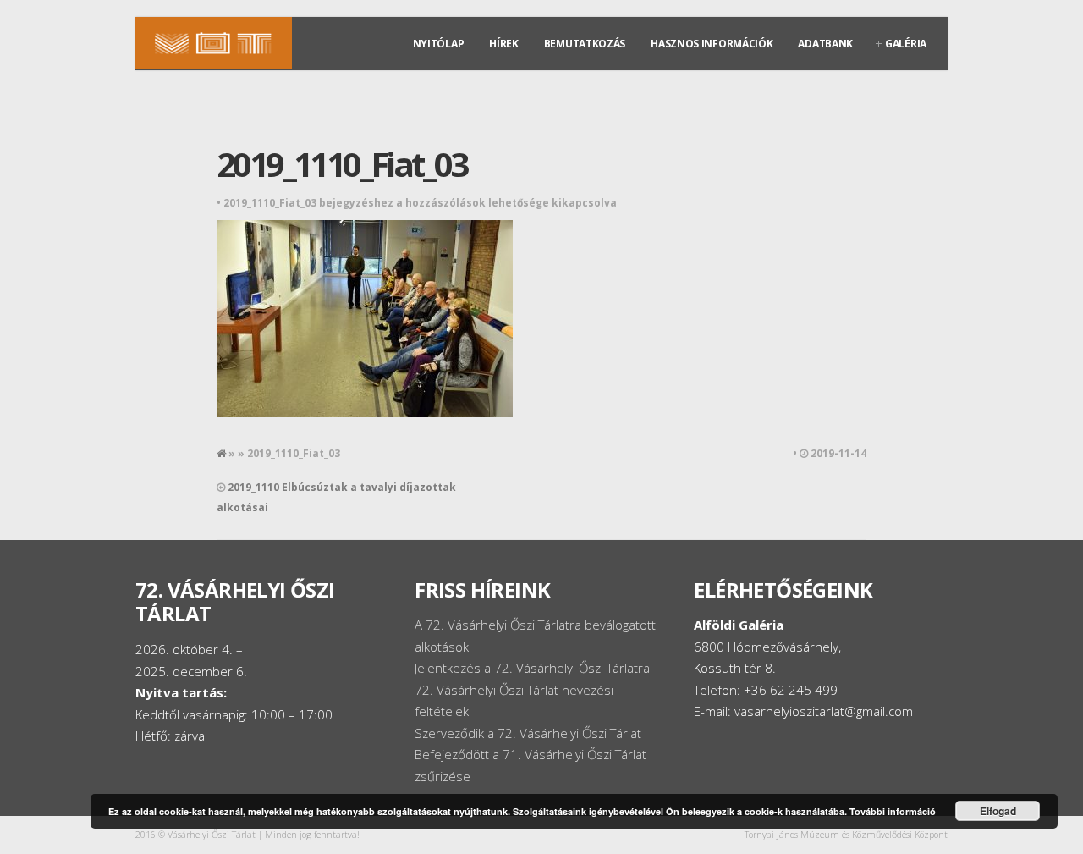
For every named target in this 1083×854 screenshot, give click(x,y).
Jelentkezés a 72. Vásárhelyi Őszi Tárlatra (532, 667)
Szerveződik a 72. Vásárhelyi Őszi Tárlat (528, 733)
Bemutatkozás (584, 43)
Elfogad (998, 810)
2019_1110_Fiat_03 (342, 163)
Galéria (905, 43)
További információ (892, 811)
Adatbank (825, 43)
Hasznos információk (711, 43)
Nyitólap (439, 43)
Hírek (504, 43)
